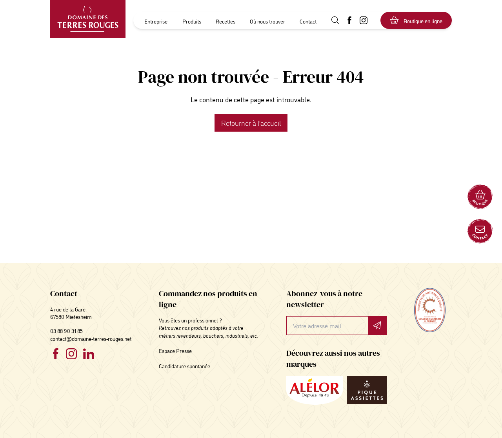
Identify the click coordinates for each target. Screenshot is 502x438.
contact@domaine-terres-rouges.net (90, 338)
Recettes (225, 21)
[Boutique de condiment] (480, 196)
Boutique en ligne (423, 20)
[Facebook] (55, 353)
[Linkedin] (88, 353)
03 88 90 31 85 (66, 330)
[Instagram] (71, 353)
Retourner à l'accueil (251, 122)
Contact (308, 21)
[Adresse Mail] (480, 231)
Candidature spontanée (184, 365)
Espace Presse (175, 350)
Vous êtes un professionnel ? (190, 320)
